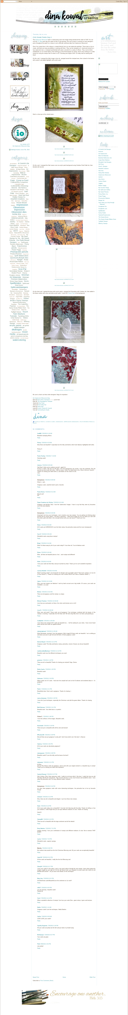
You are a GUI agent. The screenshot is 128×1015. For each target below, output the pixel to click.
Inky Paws (41, 403)
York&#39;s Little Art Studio (22, 323)
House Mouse (21, 203)
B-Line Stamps (22, 171)
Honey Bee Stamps (103, 172)
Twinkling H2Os (23, 316)
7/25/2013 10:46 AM (47, 610)
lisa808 (39, 433)
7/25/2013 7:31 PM (50, 828)
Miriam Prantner (42, 601)
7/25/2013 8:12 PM (47, 857)
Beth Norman (41, 707)
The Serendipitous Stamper (44, 401)
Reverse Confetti (20, 263)
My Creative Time (21, 234)
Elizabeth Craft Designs (17, 189)
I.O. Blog (39, 41)
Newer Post (36, 977)
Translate (111, 89)
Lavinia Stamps (14, 229)
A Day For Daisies (22, 165)
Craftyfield (40, 620)
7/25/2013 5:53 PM (50, 786)
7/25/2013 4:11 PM (49, 762)
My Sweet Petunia (103, 192)
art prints (26, 325)
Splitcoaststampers (19, 287)
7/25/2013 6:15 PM (48, 796)
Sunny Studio (102, 213)
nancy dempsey (41, 698)
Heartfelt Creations (18, 199)
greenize (39, 660)
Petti (38, 944)
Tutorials (13, 316)
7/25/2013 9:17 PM (47, 866)
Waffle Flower (23, 319)
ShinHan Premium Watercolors (20, 278)
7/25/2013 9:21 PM (48, 878)
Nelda (39, 907)
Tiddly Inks (23, 309)
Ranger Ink (101, 200)
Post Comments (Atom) (46, 980)
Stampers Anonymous (16, 291)
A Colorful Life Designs (104, 149)
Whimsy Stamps (102, 223)
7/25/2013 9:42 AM (46, 561)
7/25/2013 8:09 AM (50, 480)
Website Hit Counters (104, 81)
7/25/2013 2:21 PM (47, 689)
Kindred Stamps (23, 227)
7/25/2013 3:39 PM (50, 735)
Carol (38, 898)
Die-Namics (22, 188)
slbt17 (39, 887)
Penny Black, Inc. (103, 194)
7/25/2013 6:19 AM (47, 433)
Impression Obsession (20, 206)
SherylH (39, 866)
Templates (14, 304)
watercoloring (19, 340)
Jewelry (12, 222)
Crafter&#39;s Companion (19, 182)
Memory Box (13, 234)
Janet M (39, 857)
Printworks (24, 250)
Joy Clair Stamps (24, 223)
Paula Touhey (41, 456)
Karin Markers (14, 225)
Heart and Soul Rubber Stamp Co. (21, 196)
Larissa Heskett (41, 570)
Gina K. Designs (102, 166)
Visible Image (15, 320)
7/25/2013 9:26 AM (46, 552)
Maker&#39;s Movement (21, 233)
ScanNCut (14, 269)
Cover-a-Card (22, 180)
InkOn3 (100, 177)
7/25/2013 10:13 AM (46, 581)
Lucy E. (39, 610)
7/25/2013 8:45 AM (50, 513)
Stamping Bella (18, 293)
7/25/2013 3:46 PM (47, 744)
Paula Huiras (41, 492)
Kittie (38, 561)
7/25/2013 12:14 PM (55, 651)
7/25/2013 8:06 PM (47, 848)
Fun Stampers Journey (17, 191)
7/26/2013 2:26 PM (53, 925)
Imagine (13, 205)
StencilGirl (26, 294)
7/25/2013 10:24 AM (47, 592)
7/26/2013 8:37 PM (49, 934)
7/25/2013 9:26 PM (46, 887)
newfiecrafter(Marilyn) (43, 651)
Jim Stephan (20, 221)
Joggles (17, 223)
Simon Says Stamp (16, 281)
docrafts (25, 330)
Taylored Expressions (19, 302)
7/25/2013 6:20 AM (47, 442)
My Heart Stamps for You (19, 237)
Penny (39, 442)
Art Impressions (102, 153)
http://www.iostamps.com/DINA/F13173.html (64, 390)
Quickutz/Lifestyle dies (19, 258)
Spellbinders (15, 283)
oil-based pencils (22, 334)
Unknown (40, 678)
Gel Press (101, 164)
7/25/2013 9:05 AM (46, 534)
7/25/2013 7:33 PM (46, 839)
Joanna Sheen (102, 181)
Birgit (38, 543)
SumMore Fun (19, 298)
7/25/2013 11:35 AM (51, 631)
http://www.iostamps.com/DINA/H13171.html (64, 148)
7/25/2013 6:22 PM (46, 806)
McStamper (40, 934)
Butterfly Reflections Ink (105, 158)
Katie (38, 806)
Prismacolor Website (104, 198)
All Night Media (20, 169)
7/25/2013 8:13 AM (50, 492)
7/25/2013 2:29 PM (52, 698)
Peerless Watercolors (16, 244)
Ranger (20, 260)
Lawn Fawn (21, 229)
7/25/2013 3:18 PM (49, 725)
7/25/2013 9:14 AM (46, 543)
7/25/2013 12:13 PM (51, 642)
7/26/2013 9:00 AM (47, 916)
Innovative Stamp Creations (22, 220)
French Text (71, 293)
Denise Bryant (41, 642)
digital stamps (19, 327)
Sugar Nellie (19, 296)
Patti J (39, 689)
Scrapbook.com (102, 208)
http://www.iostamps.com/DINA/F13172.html (64, 279)
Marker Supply (102, 185)
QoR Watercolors (21, 256)
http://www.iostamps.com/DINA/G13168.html (64, 160)
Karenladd (40, 725)
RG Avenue (13, 259)
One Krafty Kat (42, 404)
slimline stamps (14, 338)
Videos (25, 318)
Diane (39, 525)
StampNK (40, 819)
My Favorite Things (103, 187)
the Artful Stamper (24, 338)
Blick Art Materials (103, 155)
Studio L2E (12, 296)
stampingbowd (41, 631)
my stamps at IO (25, 144)
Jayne (39, 581)
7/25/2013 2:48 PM (48, 716)
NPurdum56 (40, 735)
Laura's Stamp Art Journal (45, 408)
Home (64, 977)
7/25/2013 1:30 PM (50, 669)
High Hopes (17, 200)
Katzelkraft (23, 225)
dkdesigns (17, 329)
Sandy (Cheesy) (41, 774)
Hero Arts (101, 170)
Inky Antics (101, 179)
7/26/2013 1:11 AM (46, 907)
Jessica (39, 465)
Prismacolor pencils (19, 252)
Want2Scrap (13, 321)
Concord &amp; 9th (22, 178)
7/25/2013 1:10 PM (48, 660)
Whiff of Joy (19, 321)
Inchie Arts (16, 214)
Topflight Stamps (16, 312)
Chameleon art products (17, 176)
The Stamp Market (21, 306)
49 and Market (13, 163)
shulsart (39, 796)
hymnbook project (16, 332)
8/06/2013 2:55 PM (45, 944)
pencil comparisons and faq (19, 336)
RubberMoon (23, 265)
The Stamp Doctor (103, 217)
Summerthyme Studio (43, 410)
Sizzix (26, 281)
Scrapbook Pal (102, 206)
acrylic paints (15, 325)
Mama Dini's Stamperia (43, 399)
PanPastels (24, 242)
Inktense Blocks (22, 216)
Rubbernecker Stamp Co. (19, 267)
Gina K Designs (20, 193)
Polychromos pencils (87, 421)
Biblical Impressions (18, 174)
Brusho (24, 174)
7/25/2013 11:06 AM (49, 620)
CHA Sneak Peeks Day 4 (42, 37)
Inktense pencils (17, 218)
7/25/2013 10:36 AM (52, 601)
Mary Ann (40, 878)
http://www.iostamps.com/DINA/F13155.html (64, 154)
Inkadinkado (14, 216)
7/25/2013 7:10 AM (51, 456)
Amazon (100, 151)
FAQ (27, 189)
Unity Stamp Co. (16, 318)
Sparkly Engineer (42, 925)
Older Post (92, 977)
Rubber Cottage (15, 265)
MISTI (15, 231)
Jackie (39, 916)
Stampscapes (19, 294)
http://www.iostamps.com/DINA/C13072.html (64, 285)
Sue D (39, 534)
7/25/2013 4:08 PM (50, 753)
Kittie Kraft (40, 406)
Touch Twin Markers (20, 313)
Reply (38, 437)
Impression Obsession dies (19, 210)
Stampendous (23, 289)
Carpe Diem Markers (104, 160)
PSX (19, 242)
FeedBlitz (107, 108)
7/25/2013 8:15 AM (58, 502)
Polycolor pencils (22, 248)
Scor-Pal (22, 269)
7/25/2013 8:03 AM (47, 465)
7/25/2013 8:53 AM (46, 525)
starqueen (40, 762)
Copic (12, 180)
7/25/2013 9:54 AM (52, 570)
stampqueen (40, 753)
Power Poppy (16, 250)
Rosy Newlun (41, 828)
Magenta (21, 231)
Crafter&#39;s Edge (19, 184)
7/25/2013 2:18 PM (48, 678)
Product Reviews (16, 254)
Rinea (26, 263)
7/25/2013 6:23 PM (48, 819)
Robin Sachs (41, 669)
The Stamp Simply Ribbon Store (107, 219)
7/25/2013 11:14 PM (46, 898)
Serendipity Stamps (16, 271)
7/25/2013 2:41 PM (50, 707)
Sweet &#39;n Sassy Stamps (19, 299)
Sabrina (39, 744)
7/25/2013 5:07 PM (52, 774)
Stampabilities (15, 289)
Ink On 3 (24, 214)
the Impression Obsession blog (21, 146)
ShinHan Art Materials (19, 276)
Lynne (39, 839)
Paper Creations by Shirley (45, 502)
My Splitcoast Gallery (104, 189)
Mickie (39, 592)
